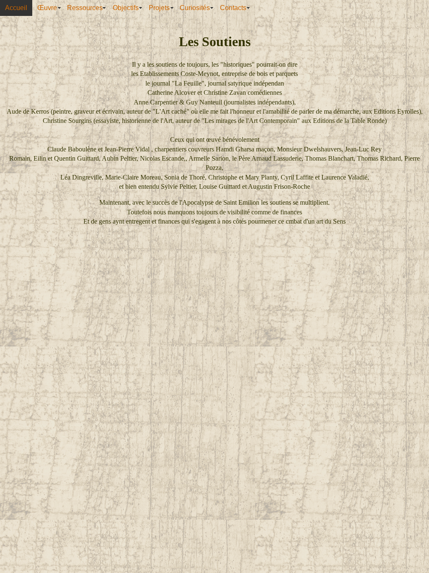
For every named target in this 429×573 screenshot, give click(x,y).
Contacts (233, 7)
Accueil (16, 7)
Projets (159, 7)
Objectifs (126, 7)
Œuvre (47, 7)
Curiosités (195, 7)
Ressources (85, 7)
